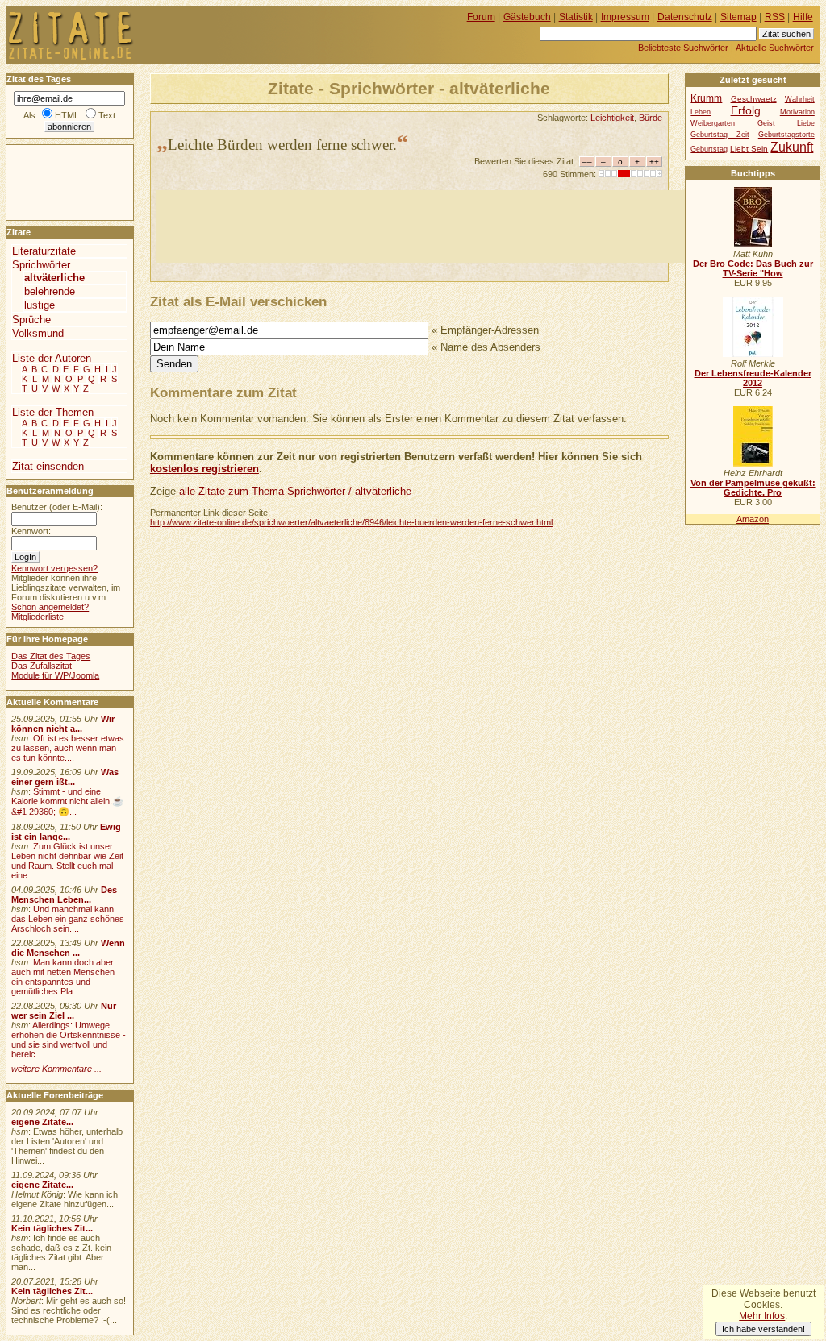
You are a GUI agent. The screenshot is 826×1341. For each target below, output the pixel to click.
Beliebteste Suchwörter (683, 47)
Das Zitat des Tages (50, 656)
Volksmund (38, 333)
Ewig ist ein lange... (66, 831)
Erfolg (746, 110)
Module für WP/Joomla (55, 675)
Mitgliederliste (37, 616)
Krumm (706, 98)
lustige (39, 305)
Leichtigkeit (612, 117)
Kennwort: (31, 531)
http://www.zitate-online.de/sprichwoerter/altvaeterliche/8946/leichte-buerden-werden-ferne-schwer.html (351, 522)
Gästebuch (527, 17)
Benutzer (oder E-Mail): (56, 507)
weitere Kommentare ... (56, 1068)
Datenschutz (684, 17)
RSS (775, 17)
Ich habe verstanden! (763, 1329)
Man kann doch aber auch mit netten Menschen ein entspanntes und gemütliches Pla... (63, 976)
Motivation (797, 112)
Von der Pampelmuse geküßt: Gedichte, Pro (753, 487)
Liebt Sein (749, 148)
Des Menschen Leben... (64, 894)
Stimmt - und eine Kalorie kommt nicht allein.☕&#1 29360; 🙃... (67, 801)
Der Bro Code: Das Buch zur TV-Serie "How (753, 268)
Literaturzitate (44, 251)
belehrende (49, 291)
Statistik (576, 17)
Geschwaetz (754, 98)
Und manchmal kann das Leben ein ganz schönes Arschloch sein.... (67, 918)
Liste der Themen (53, 412)
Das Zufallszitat (41, 665)
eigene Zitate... (42, 1122)
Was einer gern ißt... (65, 777)
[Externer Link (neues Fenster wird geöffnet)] (753, 244)
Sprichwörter (41, 265)
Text (106, 115)
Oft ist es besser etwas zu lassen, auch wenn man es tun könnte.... (67, 747)
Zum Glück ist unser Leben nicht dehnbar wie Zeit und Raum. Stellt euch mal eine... (67, 860)
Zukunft (791, 146)
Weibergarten (712, 123)
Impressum (625, 17)
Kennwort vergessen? (54, 568)
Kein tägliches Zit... (52, 1228)
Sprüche (31, 319)
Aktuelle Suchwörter (775, 47)
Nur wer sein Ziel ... (63, 1010)
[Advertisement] (450, 226)
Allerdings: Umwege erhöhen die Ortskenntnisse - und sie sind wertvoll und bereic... (68, 1039)
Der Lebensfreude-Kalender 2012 (753, 378)
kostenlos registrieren (204, 469)
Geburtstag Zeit (719, 135)
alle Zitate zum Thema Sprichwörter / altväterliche (295, 491)
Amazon (752, 519)
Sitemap (738, 17)
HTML (67, 115)
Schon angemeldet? (50, 607)
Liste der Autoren (51, 358)
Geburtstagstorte (786, 135)
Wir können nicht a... (63, 723)
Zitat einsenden (48, 466)
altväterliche (54, 278)
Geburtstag (709, 149)
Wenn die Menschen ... (68, 947)
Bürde (650, 117)
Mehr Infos (762, 1316)
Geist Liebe (786, 123)
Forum (481, 17)
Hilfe (803, 17)
